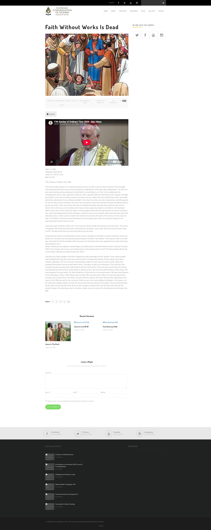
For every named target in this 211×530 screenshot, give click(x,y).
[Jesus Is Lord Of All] (81, 323)
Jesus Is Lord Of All (81, 327)
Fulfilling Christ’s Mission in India (65, 474)
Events (161, 11)
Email (75, 392)
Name (47, 392)
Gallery (152, 11)
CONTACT (112, 2)
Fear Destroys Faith (110, 327)
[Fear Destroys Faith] (110, 323)
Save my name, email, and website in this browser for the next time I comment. (71, 401)
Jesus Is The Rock (52, 344)
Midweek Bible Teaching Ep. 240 (65, 484)
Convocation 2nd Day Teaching (65, 504)
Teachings (134, 11)
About (113, 11)
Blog (143, 11)
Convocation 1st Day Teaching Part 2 (66, 494)
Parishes (123, 11)
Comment (48, 373)
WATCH (52, 114)
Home (106, 11)
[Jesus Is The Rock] (58, 332)
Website (103, 392)
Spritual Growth (101, 101)
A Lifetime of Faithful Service (64, 454)
